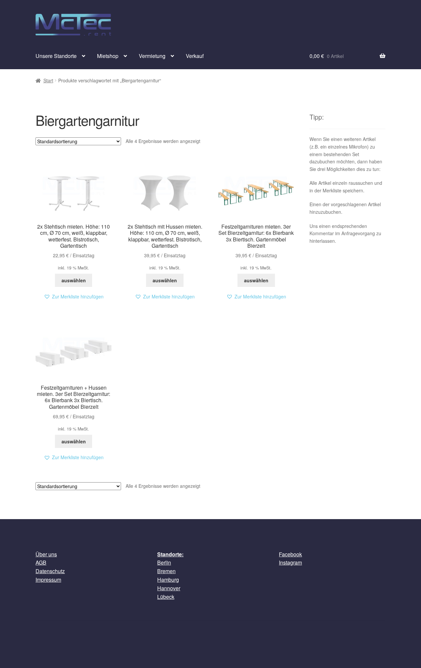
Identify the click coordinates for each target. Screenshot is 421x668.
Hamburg (168, 579)
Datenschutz (50, 571)
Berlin (164, 562)
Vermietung (152, 56)
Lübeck (165, 596)
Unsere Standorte (56, 56)
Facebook (290, 554)
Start (48, 80)
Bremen (166, 571)
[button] (74, 296)
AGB (41, 562)
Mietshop (107, 56)
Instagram (290, 562)
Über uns (46, 554)
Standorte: (170, 554)
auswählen (74, 280)
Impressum (48, 579)
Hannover (168, 588)
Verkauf (195, 56)
